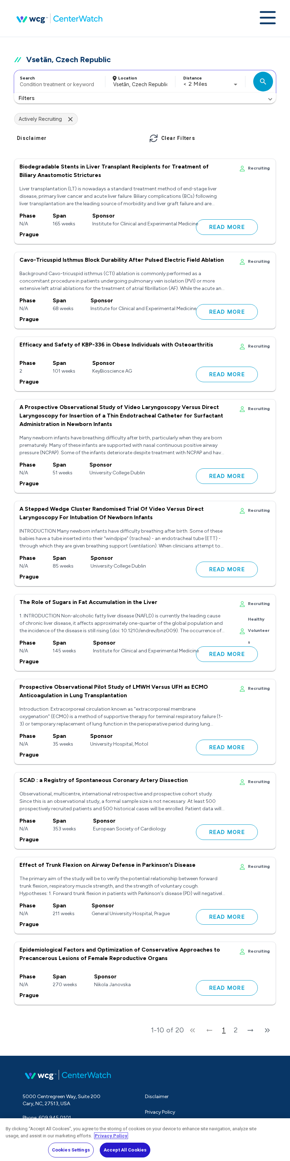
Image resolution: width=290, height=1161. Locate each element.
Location (127, 78)
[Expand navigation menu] (268, 18)
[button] (145, 98)
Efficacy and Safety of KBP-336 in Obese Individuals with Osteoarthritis (116, 344)
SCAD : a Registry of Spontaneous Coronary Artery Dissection (103, 780)
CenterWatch (59, 18)
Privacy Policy (160, 1112)
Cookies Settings (71, 1150)
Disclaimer (157, 1097)
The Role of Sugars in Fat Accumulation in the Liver (88, 602)
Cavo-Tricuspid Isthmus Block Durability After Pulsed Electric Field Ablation (121, 259)
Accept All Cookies (125, 1150)
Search (27, 78)
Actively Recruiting (40, 119)
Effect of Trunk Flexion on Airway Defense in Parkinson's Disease (107, 864)
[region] (145, 1139)
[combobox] (58, 81)
